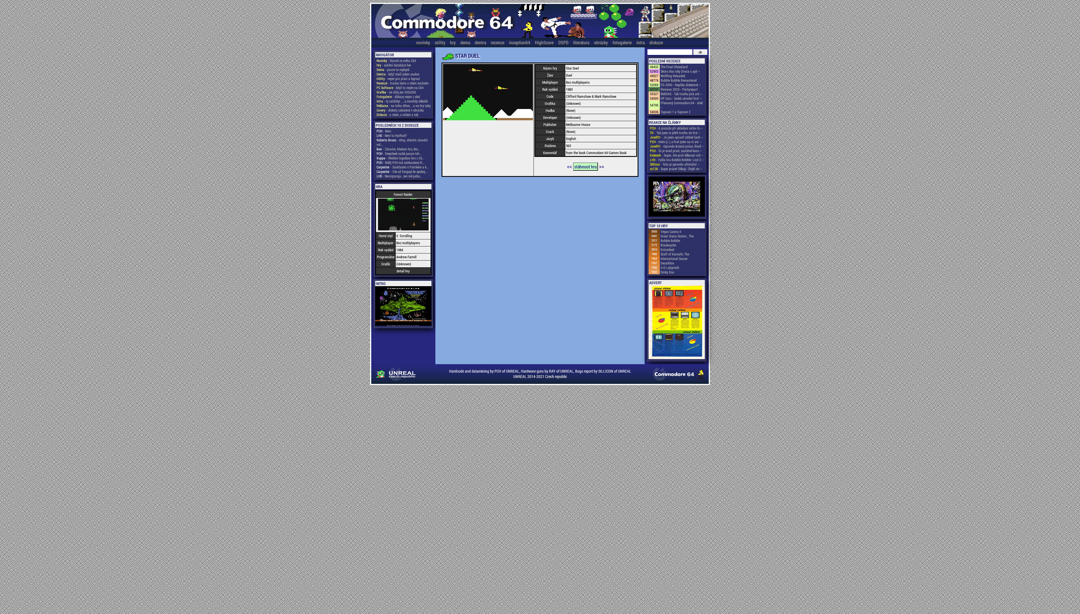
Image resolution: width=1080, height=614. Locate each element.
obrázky (601, 42)
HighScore (544, 42)
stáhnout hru (585, 167)
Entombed (667, 249)
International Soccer (674, 258)
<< (569, 166)
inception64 (519, 42)
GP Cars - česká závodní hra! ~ (681, 98)
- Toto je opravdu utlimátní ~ (674, 164)
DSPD (563, 42)
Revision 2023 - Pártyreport (679, 89)
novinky (423, 42)
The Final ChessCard (674, 66)
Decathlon (667, 263)
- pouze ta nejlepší (393, 69)
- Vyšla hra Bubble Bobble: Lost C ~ (677, 159)
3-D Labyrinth (670, 267)
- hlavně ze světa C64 (396, 60)
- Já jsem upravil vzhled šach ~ (676, 137)
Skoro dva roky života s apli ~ (680, 71)
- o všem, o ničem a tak (397, 114)
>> (601, 166)
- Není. (384, 131)
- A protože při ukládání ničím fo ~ (676, 128)
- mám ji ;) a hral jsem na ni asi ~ (675, 141)
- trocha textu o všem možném (403, 83)
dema (465, 42)
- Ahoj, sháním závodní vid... (402, 142)
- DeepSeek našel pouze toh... (399, 153)
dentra (480, 42)
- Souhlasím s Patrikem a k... (403, 167)
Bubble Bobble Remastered (679, 80)
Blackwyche (668, 245)
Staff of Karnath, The (675, 254)
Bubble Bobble (670, 240)
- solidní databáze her (394, 65)
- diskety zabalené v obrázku (400, 110)
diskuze (656, 42)
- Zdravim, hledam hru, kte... (398, 149)
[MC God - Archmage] (677, 197)
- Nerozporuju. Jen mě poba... (399, 176)
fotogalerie (622, 42)
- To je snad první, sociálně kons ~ (676, 150)
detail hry (403, 270)
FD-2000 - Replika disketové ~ (681, 85)
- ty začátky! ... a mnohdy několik (402, 101)
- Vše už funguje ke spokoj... (402, 171)
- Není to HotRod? (392, 135)
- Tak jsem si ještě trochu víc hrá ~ (675, 132)
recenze (497, 42)
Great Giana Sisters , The (677, 236)
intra (640, 42)
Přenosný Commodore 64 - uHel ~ (682, 105)
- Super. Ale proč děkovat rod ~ (676, 155)
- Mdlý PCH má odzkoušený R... (401, 162)
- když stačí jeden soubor (398, 74)
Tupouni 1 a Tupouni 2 (675, 112)
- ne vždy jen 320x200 (396, 92)
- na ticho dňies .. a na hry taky (404, 105)
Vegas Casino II (671, 231)
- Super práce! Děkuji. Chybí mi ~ (676, 168)
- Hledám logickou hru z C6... (401, 158)
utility (440, 42)
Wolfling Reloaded (673, 76)
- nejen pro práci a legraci (398, 78)
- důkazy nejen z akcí (398, 96)
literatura (581, 42)
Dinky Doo (667, 272)
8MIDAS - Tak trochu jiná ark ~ (681, 94)
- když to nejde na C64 (400, 87)
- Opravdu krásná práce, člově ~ (677, 146)
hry (453, 42)
